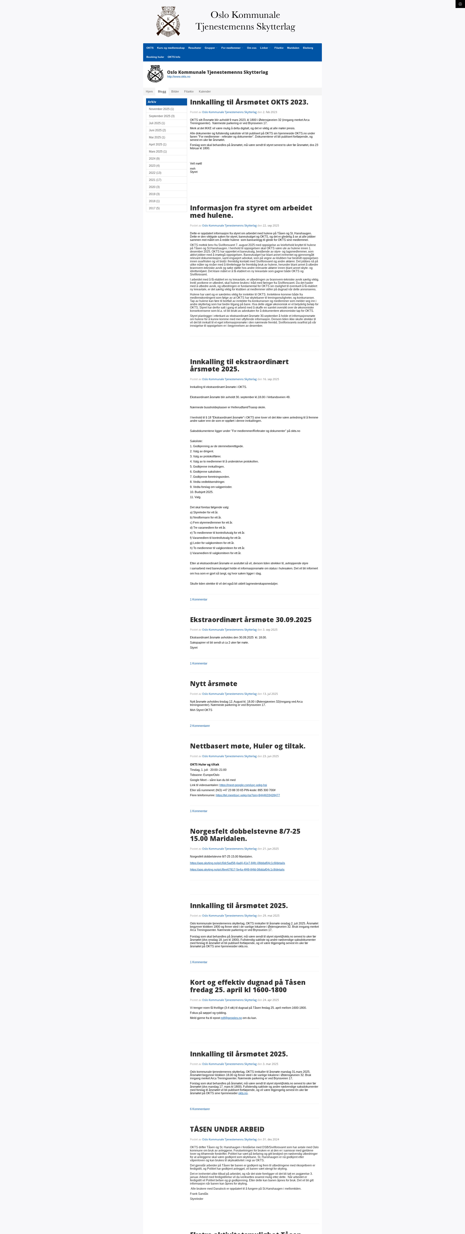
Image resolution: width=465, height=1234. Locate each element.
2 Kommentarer (200, 725)
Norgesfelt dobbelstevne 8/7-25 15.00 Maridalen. (245, 835)
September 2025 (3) (162, 116)
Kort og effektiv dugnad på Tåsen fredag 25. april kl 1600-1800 (248, 986)
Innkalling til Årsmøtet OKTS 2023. (249, 102)
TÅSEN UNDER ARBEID (227, 1129)
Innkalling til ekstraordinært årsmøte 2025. (239, 365)
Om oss (251, 47)
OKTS (149, 47)
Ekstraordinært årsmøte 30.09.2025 (251, 619)
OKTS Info (174, 56)
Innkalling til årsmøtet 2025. (239, 905)
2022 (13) (155, 172)
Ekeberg (308, 47)
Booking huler (155, 56)
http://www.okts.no (178, 76)
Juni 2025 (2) (157, 130)
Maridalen (293, 47)
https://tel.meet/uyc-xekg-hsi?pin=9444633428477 (248, 795)
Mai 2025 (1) (157, 137)
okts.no (243, 1093)
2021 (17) (155, 179)
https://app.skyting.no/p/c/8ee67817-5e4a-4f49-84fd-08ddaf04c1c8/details (237, 869)
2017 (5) (154, 208)
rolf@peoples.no (231, 1017)
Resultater (194, 47)
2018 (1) (154, 201)
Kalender (205, 91)
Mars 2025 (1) (158, 151)
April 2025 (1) (157, 144)
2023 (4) (154, 165)
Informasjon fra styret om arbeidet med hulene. (251, 211)
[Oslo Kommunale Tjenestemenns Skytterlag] (232, 22)
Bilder (175, 91)
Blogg (162, 91)
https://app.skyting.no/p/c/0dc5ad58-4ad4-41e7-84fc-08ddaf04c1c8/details (237, 863)
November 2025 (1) (161, 109)
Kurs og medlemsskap (171, 47)
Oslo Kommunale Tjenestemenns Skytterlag (229, 112)
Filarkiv (279, 47)
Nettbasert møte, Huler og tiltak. (248, 745)
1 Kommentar (198, 599)
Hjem (149, 91)
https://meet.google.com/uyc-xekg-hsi (243, 785)
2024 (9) (154, 158)
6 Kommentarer (200, 1109)
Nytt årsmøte (213, 683)
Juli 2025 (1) (157, 123)
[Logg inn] (460, 4)
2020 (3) (154, 187)
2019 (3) (154, 194)
